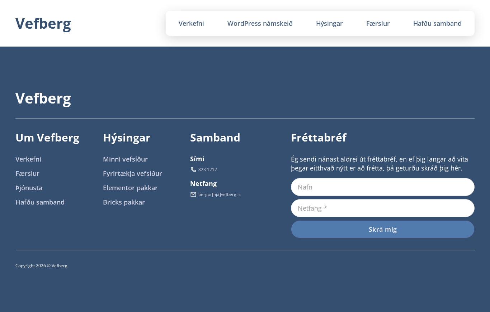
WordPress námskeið (260, 23)
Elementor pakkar (130, 187)
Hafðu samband (437, 23)
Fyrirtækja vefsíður (132, 173)
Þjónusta (28, 187)
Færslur (378, 23)
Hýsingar (329, 23)
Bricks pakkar (124, 202)
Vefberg (43, 23)
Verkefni (191, 23)
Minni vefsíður (125, 159)
